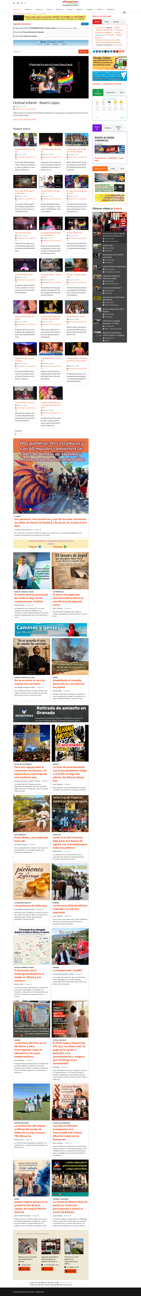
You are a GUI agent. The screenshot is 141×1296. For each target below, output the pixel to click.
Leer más (25, 1269)
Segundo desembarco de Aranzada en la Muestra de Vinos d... (50, 1259)
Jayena (55, 677)
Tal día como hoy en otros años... (108, 40)
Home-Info (16, 9)
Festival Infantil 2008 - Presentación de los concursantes (51, 405)
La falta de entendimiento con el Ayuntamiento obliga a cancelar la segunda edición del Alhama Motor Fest (70, 773)
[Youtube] (18, 3)
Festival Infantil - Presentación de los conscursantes (77, 360)
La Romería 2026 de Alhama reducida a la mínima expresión (70, 909)
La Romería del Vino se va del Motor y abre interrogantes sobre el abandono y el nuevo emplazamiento (30, 1049)
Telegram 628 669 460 (104, 30)
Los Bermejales (58, 592)
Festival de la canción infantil (25, 109)
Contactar (119, 30)
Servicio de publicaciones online (108, 42)
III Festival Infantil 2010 (24, 274)
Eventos (56, 764)
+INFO (75, 28)
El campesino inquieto (22, 903)
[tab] (97, 21)
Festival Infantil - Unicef (76, 316)
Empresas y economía (60, 1199)
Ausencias (99, 27)
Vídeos (117, 27)
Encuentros (109, 262)
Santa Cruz (57, 835)
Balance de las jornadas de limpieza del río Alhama (27, 1259)
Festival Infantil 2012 (23, 233)
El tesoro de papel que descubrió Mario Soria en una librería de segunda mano (68, 599)
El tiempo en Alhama (104, 32)
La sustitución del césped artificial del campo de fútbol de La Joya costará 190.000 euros (29, 1131)
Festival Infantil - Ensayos (24, 402)
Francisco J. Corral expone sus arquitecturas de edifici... (71, 1260)
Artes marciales (20, 835)
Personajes (109, 317)
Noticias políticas (59, 1040)
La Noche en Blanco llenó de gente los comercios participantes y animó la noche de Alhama (70, 1207)
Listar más (85, 24)
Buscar (84, 51)
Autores (119, 45)
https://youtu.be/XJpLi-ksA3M (24, 119)
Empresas (108, 251)
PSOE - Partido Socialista (113, 329)
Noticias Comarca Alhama (24, 592)
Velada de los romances (23, 764)
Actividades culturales (112, 272)
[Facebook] (14, 3)
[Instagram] (25, 3)
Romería (56, 903)
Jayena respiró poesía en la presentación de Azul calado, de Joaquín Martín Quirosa (30, 1207)
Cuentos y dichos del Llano (24, 677)
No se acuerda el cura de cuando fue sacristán (29, 682)
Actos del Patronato (111, 284)
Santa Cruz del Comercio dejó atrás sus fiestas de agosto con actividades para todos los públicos (70, 842)
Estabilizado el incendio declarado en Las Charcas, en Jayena (69, 684)
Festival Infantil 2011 (74, 233)
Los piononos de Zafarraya (30, 905)
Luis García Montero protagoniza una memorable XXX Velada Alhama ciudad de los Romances (67, 1132)
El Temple (17, 516)
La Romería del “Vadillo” (68, 970)
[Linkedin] (21, 3)
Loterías (117, 32)
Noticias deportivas (21, 1123)
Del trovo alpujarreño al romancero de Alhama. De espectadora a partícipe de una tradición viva (30, 772)
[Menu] (124, 12)
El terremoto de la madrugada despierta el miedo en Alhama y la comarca (29, 975)
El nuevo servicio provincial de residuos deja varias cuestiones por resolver (31, 598)
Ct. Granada (109, 35)
